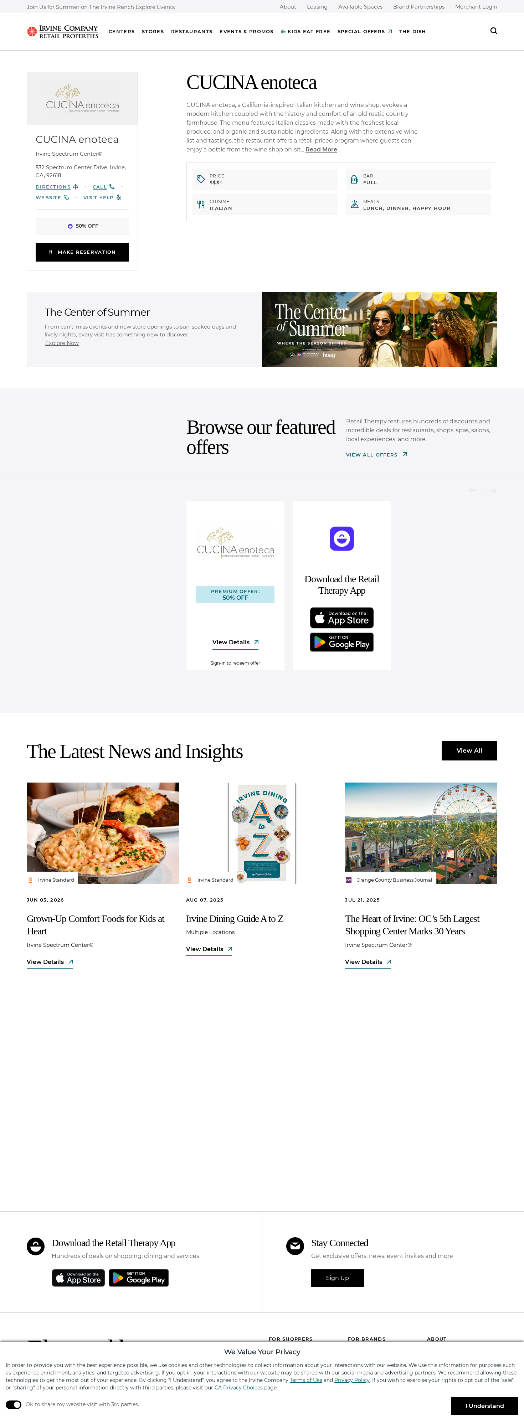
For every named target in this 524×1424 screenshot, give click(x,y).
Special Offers (361, 31)
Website (48, 197)
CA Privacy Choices (239, 1387)
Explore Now (62, 343)
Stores (153, 31)
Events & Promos (247, 31)
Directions (53, 187)
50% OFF (87, 226)
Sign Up (337, 1278)
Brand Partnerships (419, 6)
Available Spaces (360, 6)
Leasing (317, 6)
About (288, 6)
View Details (231, 642)
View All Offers (373, 455)
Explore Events (155, 7)
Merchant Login (476, 6)
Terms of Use (306, 1380)
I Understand (485, 1406)
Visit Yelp (98, 197)
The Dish (412, 31)
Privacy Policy (352, 1380)
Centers (122, 31)
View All (469, 750)
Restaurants (191, 31)
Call (100, 187)
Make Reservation (87, 252)
